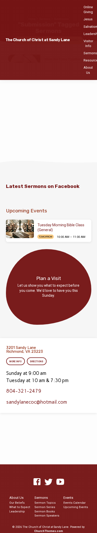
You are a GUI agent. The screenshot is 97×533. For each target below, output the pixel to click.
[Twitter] (48, 482)
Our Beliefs (17, 502)
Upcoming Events (75, 507)
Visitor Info (88, 43)
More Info (16, 361)
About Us (88, 70)
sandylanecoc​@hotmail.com (36, 402)
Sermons (90, 53)
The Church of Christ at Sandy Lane (37, 40)
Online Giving (88, 9)
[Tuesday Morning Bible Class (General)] (20, 229)
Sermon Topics (45, 502)
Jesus (88, 19)
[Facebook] (37, 482)
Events (68, 498)
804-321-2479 (23, 391)
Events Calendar (74, 502)
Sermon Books (44, 511)
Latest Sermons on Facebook (42, 186)
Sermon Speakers (46, 515)
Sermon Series (44, 507)
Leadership (17, 511)
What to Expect (19, 507)
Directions (36, 361)
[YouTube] (60, 482)
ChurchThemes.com (48, 531)
